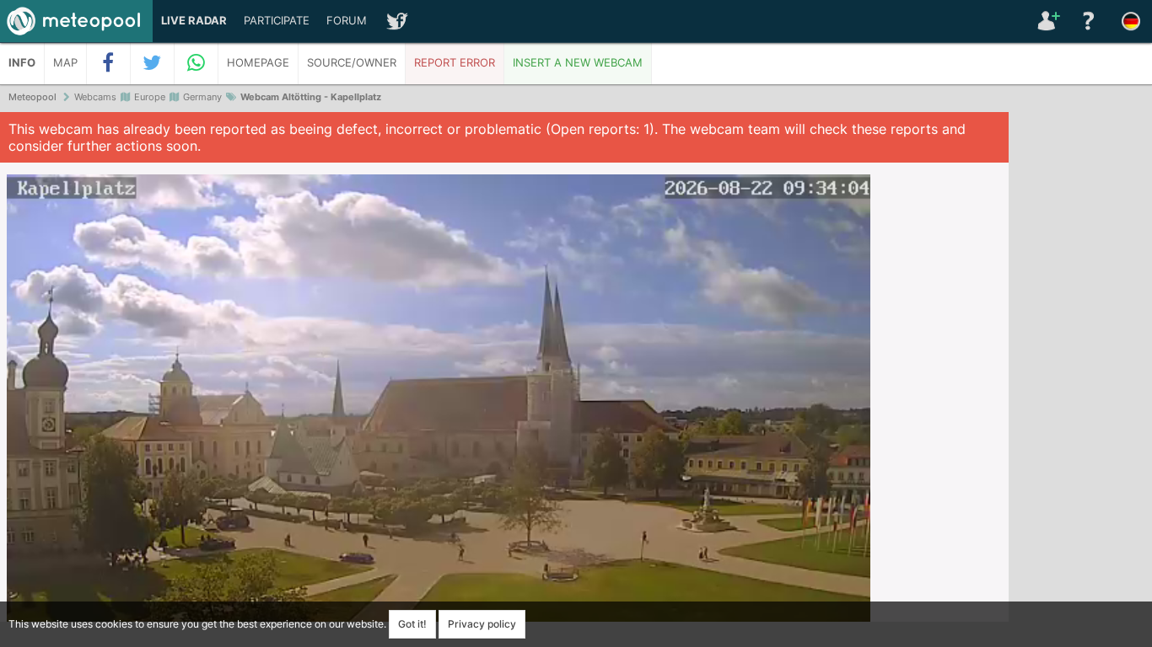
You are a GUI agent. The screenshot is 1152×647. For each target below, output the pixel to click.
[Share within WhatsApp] (196, 63)
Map (65, 62)
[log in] (1046, 21)
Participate (277, 20)
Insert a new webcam (578, 62)
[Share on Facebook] (109, 63)
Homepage (258, 62)
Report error (454, 62)
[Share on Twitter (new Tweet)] (153, 63)
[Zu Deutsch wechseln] (1131, 21)
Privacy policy (482, 624)
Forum (346, 20)
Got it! (412, 624)
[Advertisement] (1080, 370)
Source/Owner (351, 62)
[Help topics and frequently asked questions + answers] (1089, 21)
